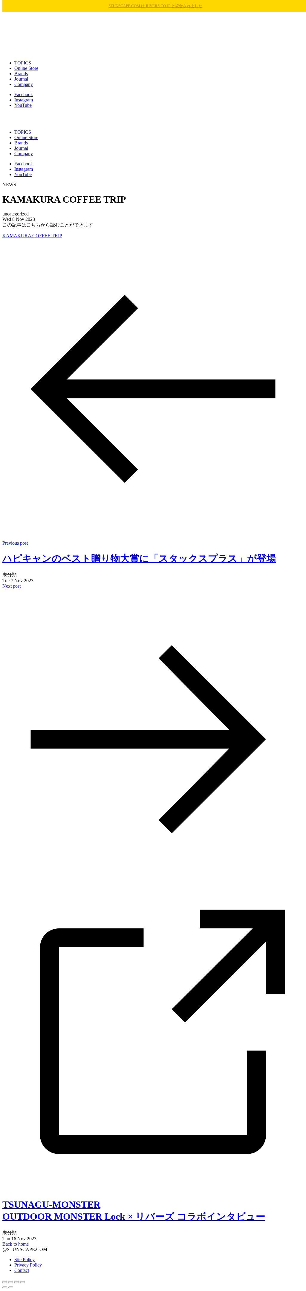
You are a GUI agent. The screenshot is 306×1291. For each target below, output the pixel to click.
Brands (21, 73)
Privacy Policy (28, 1264)
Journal (21, 78)
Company (23, 84)
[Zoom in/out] (22, 1282)
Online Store (26, 68)
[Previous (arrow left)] (4, 1287)
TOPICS (22, 62)
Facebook (23, 94)
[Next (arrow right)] (10, 1287)
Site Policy (24, 1259)
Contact (21, 1270)
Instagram (23, 99)
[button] (153, 119)
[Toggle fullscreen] (16, 1282)
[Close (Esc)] (4, 1282)
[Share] (10, 1282)
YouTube (23, 105)
